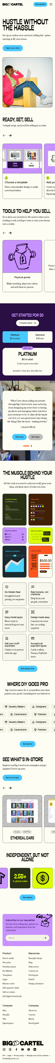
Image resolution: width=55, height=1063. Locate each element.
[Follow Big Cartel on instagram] (4, 1049)
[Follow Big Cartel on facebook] (16, 1049)
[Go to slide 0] (26, 446)
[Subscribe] (45, 938)
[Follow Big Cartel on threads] (10, 1049)
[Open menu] (50, 4)
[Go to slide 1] (31, 446)
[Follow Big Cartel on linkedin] (34, 1049)
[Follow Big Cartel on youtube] (22, 1049)
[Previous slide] (4, 135)
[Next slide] (10, 135)
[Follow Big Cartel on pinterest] (28, 1049)
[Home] (13, 4)
